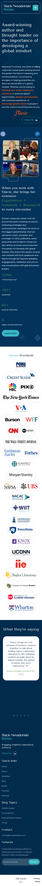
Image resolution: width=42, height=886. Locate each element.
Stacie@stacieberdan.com (13, 835)
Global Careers (8, 808)
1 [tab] (14, 715)
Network (5, 796)
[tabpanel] (21, 658)
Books (4, 786)
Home (4, 766)
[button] (35, 8)
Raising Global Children (11, 818)
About (4, 771)
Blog (4, 781)
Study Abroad (8, 813)
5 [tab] (28, 715)
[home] (17, 8)
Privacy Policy (36, 880)
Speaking (6, 776)
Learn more (10, 333)
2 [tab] (17, 715)
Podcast (5, 791)
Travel (4, 823)
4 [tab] (24, 715)
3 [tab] (21, 715)
